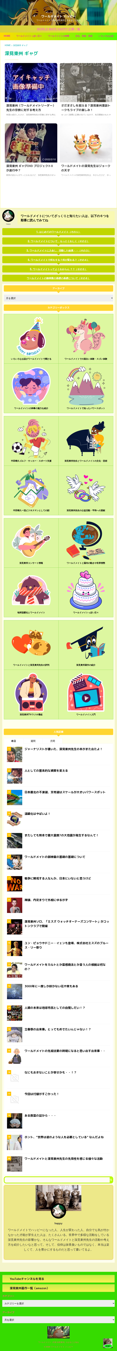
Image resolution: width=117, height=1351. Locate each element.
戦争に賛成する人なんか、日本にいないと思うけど (58, 878)
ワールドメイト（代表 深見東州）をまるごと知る (58, 1342)
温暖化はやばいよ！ (38, 814)
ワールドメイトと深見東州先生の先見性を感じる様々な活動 (64, 1159)
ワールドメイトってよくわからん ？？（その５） (60, 269)
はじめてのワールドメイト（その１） (60, 231)
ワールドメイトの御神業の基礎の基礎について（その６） (58, 278)
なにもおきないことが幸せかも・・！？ (51, 1072)
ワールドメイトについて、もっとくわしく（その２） (60, 241)
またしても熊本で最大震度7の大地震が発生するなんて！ (62, 835)
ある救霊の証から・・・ (40, 1116)
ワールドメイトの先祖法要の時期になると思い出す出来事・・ (65, 1051)
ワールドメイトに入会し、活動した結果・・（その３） (60, 250)
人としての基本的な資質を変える (46, 771)
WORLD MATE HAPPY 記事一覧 (58, 29)
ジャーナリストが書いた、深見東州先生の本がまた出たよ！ (64, 749)
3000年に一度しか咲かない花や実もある (51, 986)
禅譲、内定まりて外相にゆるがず (46, 900)
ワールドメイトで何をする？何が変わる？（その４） (60, 259)
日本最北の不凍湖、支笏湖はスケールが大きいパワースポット (65, 792)
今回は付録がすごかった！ (42, 1094)
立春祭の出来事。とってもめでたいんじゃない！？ (58, 1029)
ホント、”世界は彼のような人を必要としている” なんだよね (64, 1137)
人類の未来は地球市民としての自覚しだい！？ (55, 1008)
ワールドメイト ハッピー (58, 16)
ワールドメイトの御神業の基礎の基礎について (55, 857)
